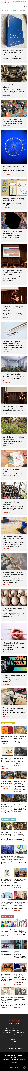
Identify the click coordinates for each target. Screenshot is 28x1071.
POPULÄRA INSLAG (8, 819)
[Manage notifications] (24, 1067)
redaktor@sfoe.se (14, 1045)
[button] (26, 10)
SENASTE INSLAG (8, 723)
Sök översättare (6, 4)
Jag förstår (14, 1067)
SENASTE (7, 10)
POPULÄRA (13, 10)
